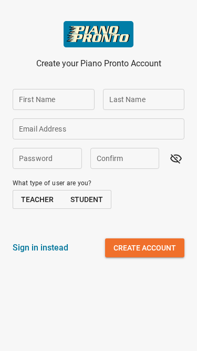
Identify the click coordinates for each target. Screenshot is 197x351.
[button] (176, 158)
